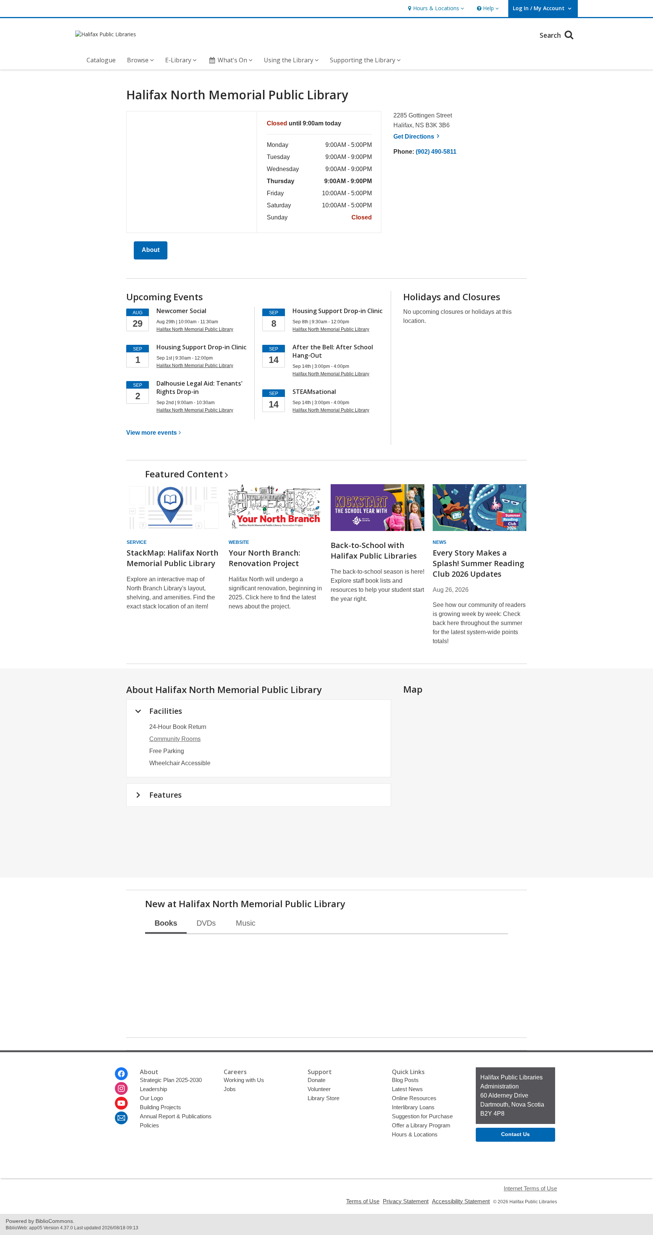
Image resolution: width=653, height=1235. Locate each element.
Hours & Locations (415, 1134)
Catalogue (101, 60)
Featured (184, 474)
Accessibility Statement (461, 1201)
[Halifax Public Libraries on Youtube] (121, 1103)
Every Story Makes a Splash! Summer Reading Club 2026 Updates (478, 563)
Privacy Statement (406, 1201)
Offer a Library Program (421, 1125)
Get (417, 136)
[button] (435, 8)
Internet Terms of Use (530, 1188)
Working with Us (244, 1080)
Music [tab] (245, 923)
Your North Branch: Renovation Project (264, 558)
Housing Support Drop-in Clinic (201, 347)
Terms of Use (362, 1201)
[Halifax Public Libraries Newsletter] (121, 1118)
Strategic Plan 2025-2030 (171, 1080)
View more (151, 432)
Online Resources (414, 1098)
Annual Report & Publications (176, 1116)
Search (551, 35)
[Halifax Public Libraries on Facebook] (121, 1073)
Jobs (230, 1089)
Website (239, 542)
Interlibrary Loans (413, 1107)
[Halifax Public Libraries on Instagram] (121, 1088)
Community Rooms (175, 739)
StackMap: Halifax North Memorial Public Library (172, 558)
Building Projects (160, 1107)
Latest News (407, 1089)
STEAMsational (314, 391)
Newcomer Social (181, 311)
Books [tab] (166, 923)
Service (137, 542)
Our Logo (151, 1098)
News (439, 542)
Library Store (323, 1098)
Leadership (153, 1089)
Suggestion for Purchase (422, 1116)
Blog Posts (405, 1080)
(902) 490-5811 (436, 151)
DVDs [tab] (206, 923)
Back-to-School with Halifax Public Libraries (374, 550)
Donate (316, 1080)
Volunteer (319, 1089)
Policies (149, 1125)
